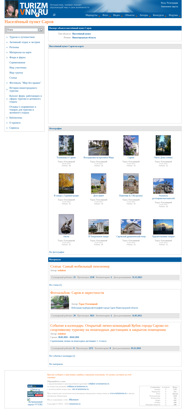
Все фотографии (56, 252)
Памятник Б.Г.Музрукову (131, 195)
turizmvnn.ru (74, 404)
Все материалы (56, 364)
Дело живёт (98, 195)
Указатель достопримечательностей (163, 197)
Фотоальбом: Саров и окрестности (77, 293)
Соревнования (17, 62)
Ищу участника (17, 67)
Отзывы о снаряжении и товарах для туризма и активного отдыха (22, 109)
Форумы (173, 15)
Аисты (66, 236)
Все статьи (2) (55, 285)
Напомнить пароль (169, 6)
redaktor (62, 270)
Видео (116, 15)
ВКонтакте (74, 399)
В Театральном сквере (98, 236)
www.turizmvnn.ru (118, 393)
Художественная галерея (163, 236)
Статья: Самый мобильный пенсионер (80, 266)
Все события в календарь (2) (62, 356)
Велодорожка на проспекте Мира (99, 157)
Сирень (131, 157)
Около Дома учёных (163, 157)
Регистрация (172, 3)
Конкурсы (158, 15)
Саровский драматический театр (131, 236)
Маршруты (91, 15)
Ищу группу (16, 72)
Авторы (144, 15)
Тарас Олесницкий (88, 304)
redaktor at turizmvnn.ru (98, 383)
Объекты (129, 15)
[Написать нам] (54, 15)
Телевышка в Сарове (66, 157)
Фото (105, 15)
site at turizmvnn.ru (80, 389)
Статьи (13, 77)
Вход (163, 3)
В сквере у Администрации (66, 195)
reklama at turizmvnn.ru (77, 386)
